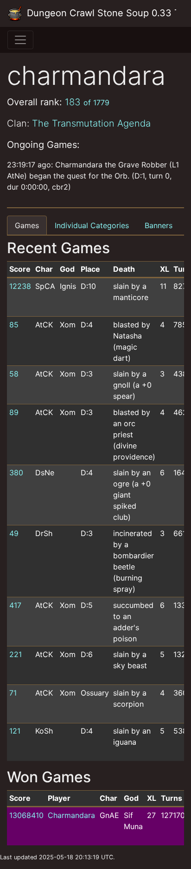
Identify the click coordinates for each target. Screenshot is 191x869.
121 (14, 730)
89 (14, 412)
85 (14, 324)
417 (15, 605)
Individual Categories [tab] (92, 225)
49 (14, 533)
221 (15, 654)
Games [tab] (27, 225)
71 (13, 692)
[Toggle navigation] (20, 40)
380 (16, 472)
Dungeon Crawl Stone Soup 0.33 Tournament (100, 13)
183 (87, 102)
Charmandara (71, 815)
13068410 (26, 815)
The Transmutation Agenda (91, 123)
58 (14, 373)
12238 (20, 286)
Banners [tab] (158, 225)
